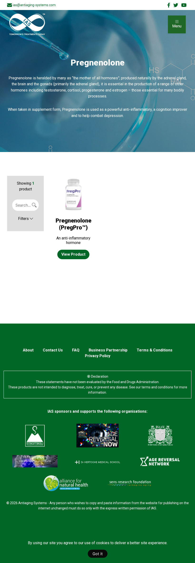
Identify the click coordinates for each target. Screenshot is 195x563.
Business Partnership (108, 350)
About (28, 350)
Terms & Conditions (154, 350)
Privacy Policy (97, 356)
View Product (73, 254)
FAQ (75, 350)
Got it (98, 553)
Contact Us (53, 350)
